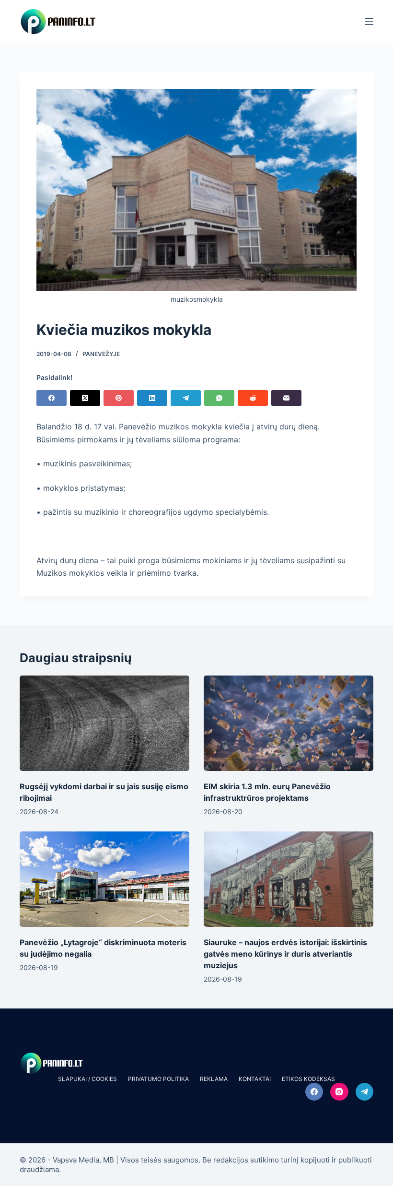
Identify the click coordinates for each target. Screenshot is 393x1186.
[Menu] (369, 21)
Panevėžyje (101, 353)
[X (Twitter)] (85, 398)
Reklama (214, 1078)
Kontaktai (255, 1078)
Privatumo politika (158, 1078)
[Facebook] (51, 398)
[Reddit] (253, 398)
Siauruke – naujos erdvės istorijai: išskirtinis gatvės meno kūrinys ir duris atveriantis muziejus (285, 953)
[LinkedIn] (152, 398)
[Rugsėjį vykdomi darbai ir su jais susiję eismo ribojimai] (104, 723)
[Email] (286, 398)
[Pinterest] (119, 398)
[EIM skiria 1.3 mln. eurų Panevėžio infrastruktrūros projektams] (288, 723)
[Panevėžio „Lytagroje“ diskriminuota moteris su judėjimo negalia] (104, 879)
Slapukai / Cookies (87, 1078)
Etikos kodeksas (308, 1078)
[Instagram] (339, 1092)
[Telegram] (186, 398)
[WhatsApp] (219, 398)
